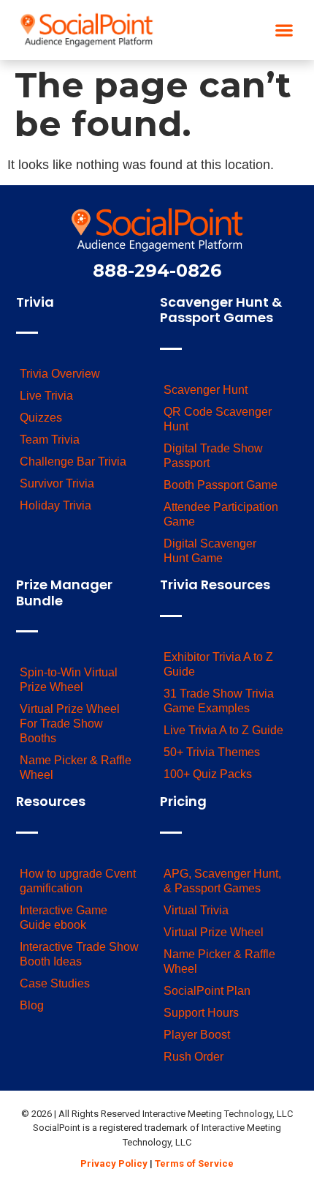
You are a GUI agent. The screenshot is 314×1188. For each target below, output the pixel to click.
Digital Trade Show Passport (213, 455)
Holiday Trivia (55, 505)
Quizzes (41, 417)
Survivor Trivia (57, 483)
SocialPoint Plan (207, 991)
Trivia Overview (60, 373)
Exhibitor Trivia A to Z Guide (218, 664)
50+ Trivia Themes (212, 752)
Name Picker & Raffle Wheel (75, 767)
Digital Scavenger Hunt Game (210, 550)
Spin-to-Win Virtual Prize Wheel (69, 679)
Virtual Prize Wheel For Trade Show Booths (70, 723)
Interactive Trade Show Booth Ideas (79, 954)
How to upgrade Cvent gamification (78, 880)
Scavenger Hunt (206, 390)
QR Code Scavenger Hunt (218, 419)
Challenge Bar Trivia (73, 461)
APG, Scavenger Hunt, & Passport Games (222, 880)
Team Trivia (50, 439)
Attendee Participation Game (221, 514)
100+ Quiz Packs (208, 774)
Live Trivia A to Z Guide (223, 730)
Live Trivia (46, 395)
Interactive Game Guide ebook (63, 917)
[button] (284, 30)
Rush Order (193, 1056)
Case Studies (55, 983)
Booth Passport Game (220, 485)
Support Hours (201, 1012)
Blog (32, 1005)
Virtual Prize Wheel (214, 932)
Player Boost (197, 1034)
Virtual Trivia (196, 910)
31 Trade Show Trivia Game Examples (219, 700)
